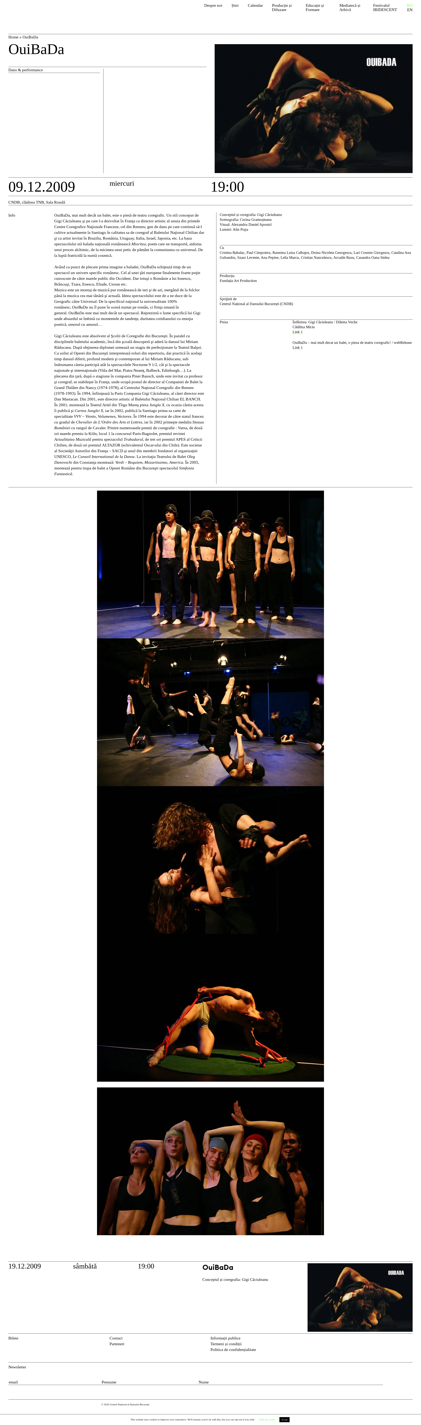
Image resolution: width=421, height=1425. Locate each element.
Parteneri (117, 1344)
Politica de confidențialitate (233, 1349)
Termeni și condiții (226, 1344)
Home (13, 37)
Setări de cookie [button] (267, 1419)
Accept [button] (284, 1419)
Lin (295, 332)
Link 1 (298, 347)
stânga (30, 874)
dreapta (406, 493)
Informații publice (225, 1338)
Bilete (13, 1338)
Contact (116, 1338)
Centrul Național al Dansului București (39, 10)
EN (410, 10)
